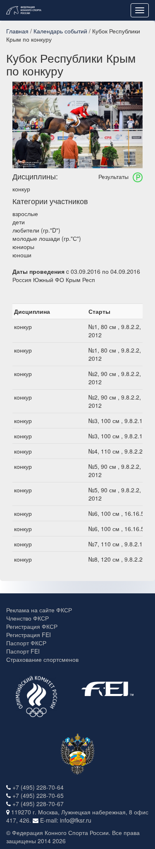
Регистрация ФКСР (31, 626)
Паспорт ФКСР (26, 643)
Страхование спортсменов (42, 659)
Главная (17, 31)
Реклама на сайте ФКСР (39, 610)
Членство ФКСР (27, 618)
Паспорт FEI (23, 651)
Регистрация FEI (28, 634)
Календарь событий (60, 31)
